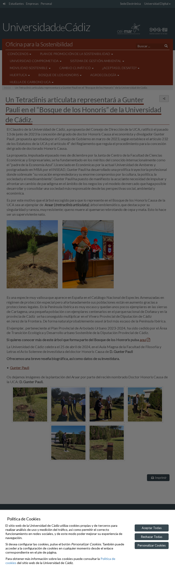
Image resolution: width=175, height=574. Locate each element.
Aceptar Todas (152, 528)
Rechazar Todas (151, 537)
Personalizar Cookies (152, 545)
